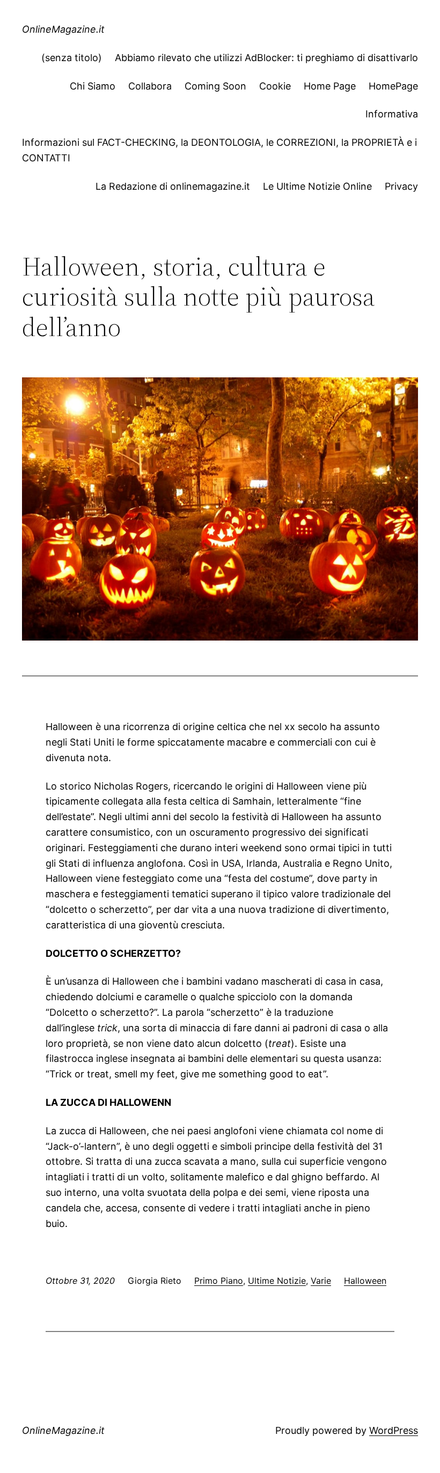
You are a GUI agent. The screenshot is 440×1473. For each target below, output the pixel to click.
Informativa (391, 114)
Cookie (275, 86)
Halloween (365, 1280)
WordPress (393, 1430)
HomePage (393, 86)
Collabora (150, 86)
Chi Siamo (92, 86)
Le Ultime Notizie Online (317, 186)
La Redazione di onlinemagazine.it (173, 186)
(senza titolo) (71, 57)
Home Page (330, 86)
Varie (321, 1280)
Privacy (401, 186)
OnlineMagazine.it (63, 29)
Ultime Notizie (277, 1280)
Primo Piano (218, 1280)
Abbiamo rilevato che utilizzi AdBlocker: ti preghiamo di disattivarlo (266, 57)
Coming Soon (215, 86)
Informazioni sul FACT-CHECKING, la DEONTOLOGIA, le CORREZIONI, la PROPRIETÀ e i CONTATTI (219, 150)
